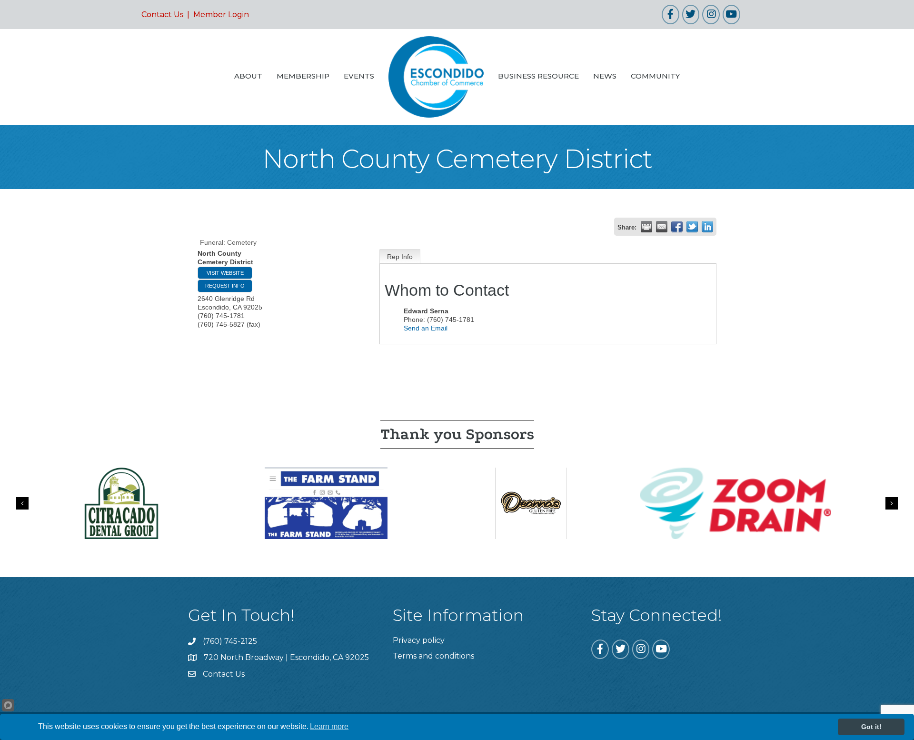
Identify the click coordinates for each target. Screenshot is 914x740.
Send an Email (425, 328)
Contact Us (162, 14)
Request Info (225, 286)
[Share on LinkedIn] (707, 226)
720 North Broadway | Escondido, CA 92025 (286, 657)
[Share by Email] (661, 226)
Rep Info (400, 256)
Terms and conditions (433, 655)
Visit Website (225, 273)
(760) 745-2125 (230, 641)
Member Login (221, 14)
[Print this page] (646, 226)
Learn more (329, 726)
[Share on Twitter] (692, 226)
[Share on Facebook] (677, 226)
